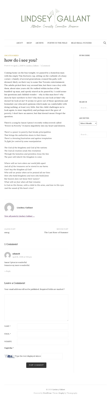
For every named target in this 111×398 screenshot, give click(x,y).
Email (7, 334)
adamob (16, 253)
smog (6, 232)
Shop (29, 43)
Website (8, 341)
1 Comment (45, 65)
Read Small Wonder (81, 43)
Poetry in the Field (57, 43)
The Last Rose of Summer (56, 232)
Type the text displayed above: (28, 356)
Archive (40, 43)
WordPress (47, 393)
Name (7, 326)
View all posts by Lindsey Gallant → (19, 216)
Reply (8, 271)
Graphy (61, 393)
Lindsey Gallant (58, 389)
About (19, 43)
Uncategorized (11, 55)
